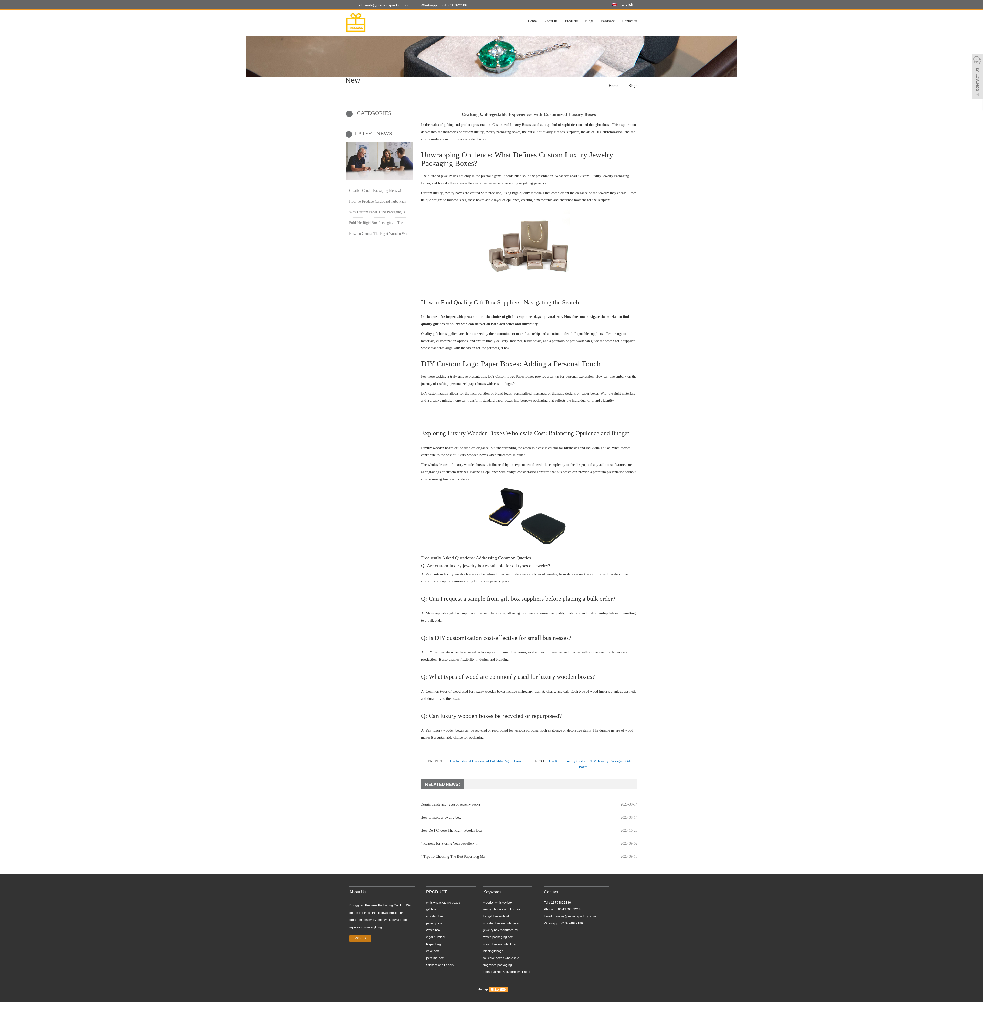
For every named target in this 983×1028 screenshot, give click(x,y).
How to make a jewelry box (441, 817)
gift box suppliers (446, 324)
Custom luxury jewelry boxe (441, 193)
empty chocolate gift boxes (501, 909)
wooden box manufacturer (501, 923)
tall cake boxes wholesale (501, 958)
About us (550, 21)
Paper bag (433, 944)
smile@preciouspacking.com (575, 916)
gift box (431, 909)
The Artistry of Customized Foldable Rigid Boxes (485, 761)
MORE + (360, 938)
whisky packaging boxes (443, 902)
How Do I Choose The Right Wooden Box (451, 830)
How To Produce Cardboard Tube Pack (377, 201)
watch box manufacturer (500, 944)
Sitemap (482, 989)
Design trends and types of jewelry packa (450, 804)
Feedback (608, 21)
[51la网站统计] (498, 989)
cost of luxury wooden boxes (467, 455)
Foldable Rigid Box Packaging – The (376, 223)
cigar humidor (435, 937)
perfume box (435, 958)
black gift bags (493, 951)
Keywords (492, 892)
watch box (433, 930)
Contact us (629, 21)
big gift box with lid (496, 916)
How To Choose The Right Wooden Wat (378, 234)
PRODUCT (436, 892)
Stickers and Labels (440, 965)
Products (571, 21)
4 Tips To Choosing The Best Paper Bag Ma (453, 857)
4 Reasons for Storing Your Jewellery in (449, 843)
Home (532, 21)
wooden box (434, 916)
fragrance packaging (497, 965)
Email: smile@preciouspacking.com (381, 5)
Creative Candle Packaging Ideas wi (375, 191)
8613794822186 (454, 5)
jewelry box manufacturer (500, 930)
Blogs (589, 21)
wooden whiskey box (497, 902)
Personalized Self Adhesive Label (506, 972)
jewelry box (434, 923)
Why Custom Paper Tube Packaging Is (377, 212)
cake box (432, 951)
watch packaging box (498, 937)
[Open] (977, 77)
